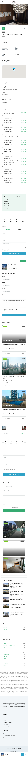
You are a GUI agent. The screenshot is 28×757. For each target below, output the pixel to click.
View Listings (23, 261)
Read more (5, 710)
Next (20, 428)
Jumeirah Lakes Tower (8, 722)
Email (3, 288)
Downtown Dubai (7, 726)
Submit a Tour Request (14, 253)
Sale (5, 631)
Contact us (5, 740)
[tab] (3, 28)
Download (23, 112)
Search (14, 510)
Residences (6, 627)
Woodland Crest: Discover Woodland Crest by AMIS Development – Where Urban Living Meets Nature (17, 606)
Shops (5, 665)
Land (5, 652)
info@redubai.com (7, 737)
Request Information (14, 314)
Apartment (6, 643)
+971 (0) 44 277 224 (13, 266)
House (5, 656)
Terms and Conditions (14, 751)
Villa (5, 647)
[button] (14, 70)
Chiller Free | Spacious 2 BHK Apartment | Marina (14, 409)
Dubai (5, 720)
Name (3, 276)
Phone (3, 282)
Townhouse (6, 649)
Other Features (15, 507)
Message (4, 297)
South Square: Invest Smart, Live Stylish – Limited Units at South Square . (16, 591)
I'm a (3, 294)
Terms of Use (5, 250)
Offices (5, 658)
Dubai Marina (6, 718)
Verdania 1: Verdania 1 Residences (17, 612)
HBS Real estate (7, 353)
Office (5, 660)
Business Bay (6, 724)
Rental (5, 629)
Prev (8, 428)
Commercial (6, 654)
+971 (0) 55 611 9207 (12, 268)
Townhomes (6, 663)
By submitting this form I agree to (9, 250)
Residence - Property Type (9, 645)
